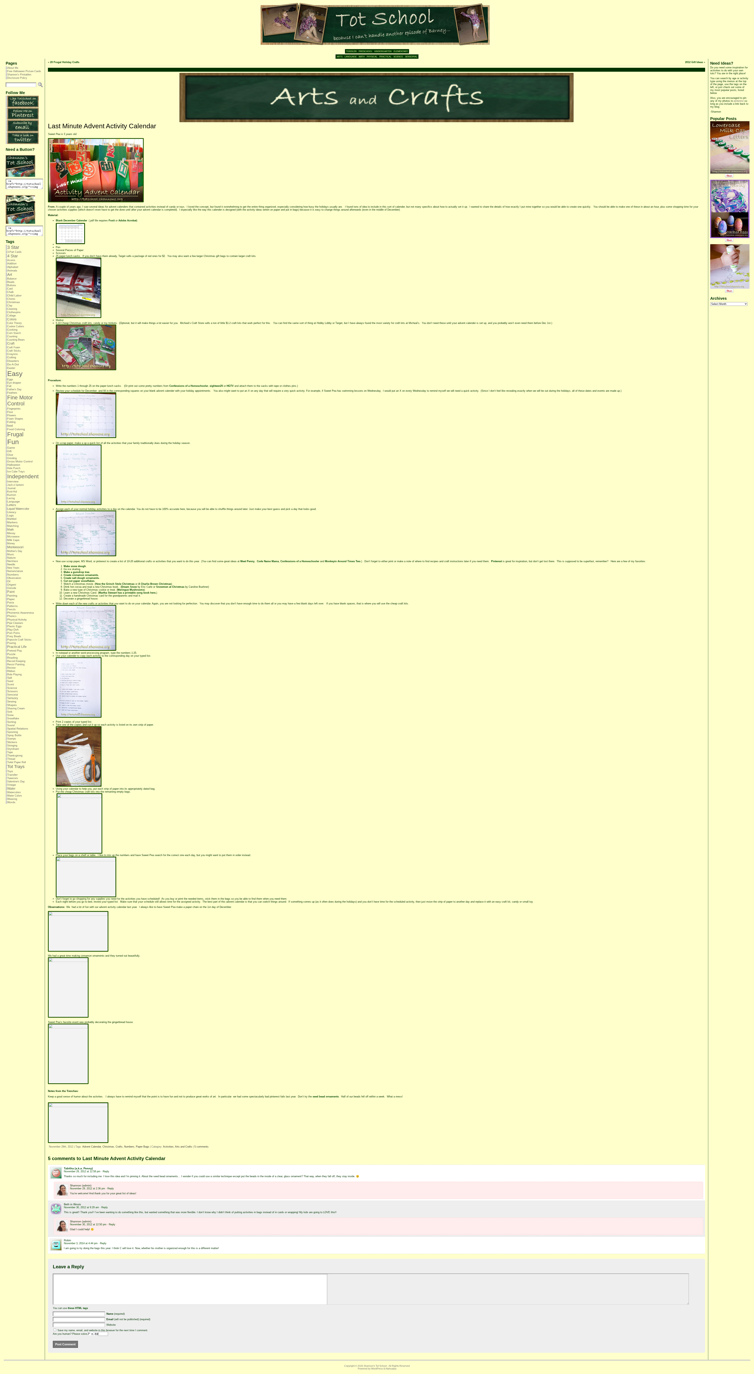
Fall (9, 386)
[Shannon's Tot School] (377, 24)
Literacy (11, 512)
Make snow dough (75, 566)
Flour (10, 412)
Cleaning (12, 308)
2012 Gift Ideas (694, 62)
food (10, 425)
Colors (11, 319)
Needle (11, 564)
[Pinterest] (23, 118)
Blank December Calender (71, 220)
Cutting (11, 357)
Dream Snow (129, 586)
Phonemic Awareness (20, 612)
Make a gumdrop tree (76, 572)
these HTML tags (78, 1308)
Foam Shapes (15, 418)
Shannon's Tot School (375, 1366)
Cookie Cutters (15, 326)
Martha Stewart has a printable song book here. (127, 592)
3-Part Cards (14, 251)
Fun (13, 441)
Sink (9, 711)
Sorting (11, 721)
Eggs (10, 379)
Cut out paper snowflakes (79, 580)
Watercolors (14, 792)
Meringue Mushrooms (130, 589)
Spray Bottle (14, 735)
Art (9, 274)
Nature (11, 557)
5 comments (201, 1146)
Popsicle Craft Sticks (19, 639)
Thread (11, 758)
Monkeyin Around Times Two (343, 561)
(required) (115, 1313)
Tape (10, 752)
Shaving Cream (16, 708)
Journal (11, 488)
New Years (13, 567)
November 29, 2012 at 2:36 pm (87, 1188)
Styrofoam (13, 748)
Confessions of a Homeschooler (188, 385)
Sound (11, 725)
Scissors (12, 691)
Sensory (12, 698)
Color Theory (14, 323)
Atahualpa (390, 1368)
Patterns (12, 606)
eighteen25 (216, 385)
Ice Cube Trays (16, 471)
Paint (11, 591)
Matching (13, 525)
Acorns (11, 260)
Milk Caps (13, 540)
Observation (14, 578)
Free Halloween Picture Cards (24, 71)
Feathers (12, 392)
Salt (9, 677)
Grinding (12, 458)
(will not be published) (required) (128, 1319)
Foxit (112, 220)
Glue (10, 454)
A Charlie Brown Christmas (154, 583)
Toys (10, 771)
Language (13, 501)
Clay (9, 305)
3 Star (13, 247)
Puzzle (11, 654)
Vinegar (11, 784)
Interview (12, 481)
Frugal (15, 434)
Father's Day (14, 389)
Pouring (11, 643)
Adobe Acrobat (127, 220)
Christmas (13, 302)
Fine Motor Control (20, 401)
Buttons (11, 285)
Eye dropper (14, 382)
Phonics (11, 616)
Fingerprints (14, 408)
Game (11, 447)
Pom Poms (13, 633)
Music (10, 554)
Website (111, 1324)
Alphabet (12, 267)
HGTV (230, 385)
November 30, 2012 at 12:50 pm (88, 1224)
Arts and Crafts (183, 1146)
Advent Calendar (91, 1146)
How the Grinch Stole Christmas (115, 583)
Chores (11, 298)
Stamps (11, 738)
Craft (11, 343)
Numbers (13, 574)
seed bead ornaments (326, 1096)
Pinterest (496, 561)
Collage (11, 315)
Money (11, 543)
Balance (11, 278)
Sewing (11, 701)
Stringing (12, 745)
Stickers (12, 742)
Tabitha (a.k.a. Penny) (78, 1168)
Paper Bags (142, 1146)
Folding (11, 422)
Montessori (15, 547)
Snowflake (13, 718)
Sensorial (12, 694)
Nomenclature (15, 571)
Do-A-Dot (13, 364)
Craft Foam (13, 347)
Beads (11, 281)
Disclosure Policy (17, 77)
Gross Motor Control (20, 461)
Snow (10, 715)
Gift (9, 451)
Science (12, 687)
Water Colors (14, 795)
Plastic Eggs (14, 626)
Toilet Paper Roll (16, 762)
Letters (11, 505)
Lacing (11, 498)
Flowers (11, 415)
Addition (11, 263)
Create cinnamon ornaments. (81, 575)
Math (10, 529)
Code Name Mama (268, 561)
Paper (11, 599)
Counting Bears (16, 339)
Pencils (11, 609)
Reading (12, 657)
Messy (11, 533)
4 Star (12, 256)
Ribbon (11, 671)
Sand (10, 681)
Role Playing (14, 674)
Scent (10, 684)
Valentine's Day (16, 781)
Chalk (10, 292)
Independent (23, 476)
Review (11, 667)
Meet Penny (247, 561)
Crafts (119, 1146)
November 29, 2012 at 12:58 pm (82, 1171)
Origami (11, 584)
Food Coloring (16, 429)
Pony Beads (14, 636)
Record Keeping (16, 661)
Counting (12, 336)
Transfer (12, 774)
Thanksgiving (14, 755)
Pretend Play (14, 650)
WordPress (377, 1368)
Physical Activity (17, 619)
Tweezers (12, 778)
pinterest (739, 100)
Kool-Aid (12, 491)
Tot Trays (16, 766)
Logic (10, 515)
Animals (12, 270)
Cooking (12, 329)
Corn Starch (14, 333)
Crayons (12, 354)
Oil (8, 581)
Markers (12, 522)
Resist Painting (16, 664)
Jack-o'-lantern (15, 484)
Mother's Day (14, 551)
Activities (168, 1146)
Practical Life (17, 647)
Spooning (12, 732)
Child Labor (14, 295)
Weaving (12, 798)
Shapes (12, 705)
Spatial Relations (17, 728)
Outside (11, 588)
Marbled (11, 518)
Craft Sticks (14, 350)
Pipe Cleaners (15, 622)
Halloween (13, 464)
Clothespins (14, 312)
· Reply (105, 1171)
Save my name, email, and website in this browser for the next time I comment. (103, 1330)
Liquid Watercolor (18, 508)
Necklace (12, 561)
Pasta (10, 602)
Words (11, 802)
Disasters (13, 360)
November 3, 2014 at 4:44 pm (81, 1243)
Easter (11, 367)
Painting (12, 595)
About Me (12, 67)
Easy (15, 373)
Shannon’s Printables (19, 74)
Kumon (11, 494)
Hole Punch (13, 468)
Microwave (13, 536)
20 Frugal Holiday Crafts (64, 62)
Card (10, 288)
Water (11, 788)
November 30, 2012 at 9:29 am (81, 1207)
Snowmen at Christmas (170, 586)
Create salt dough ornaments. (82, 578)
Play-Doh (13, 629)
